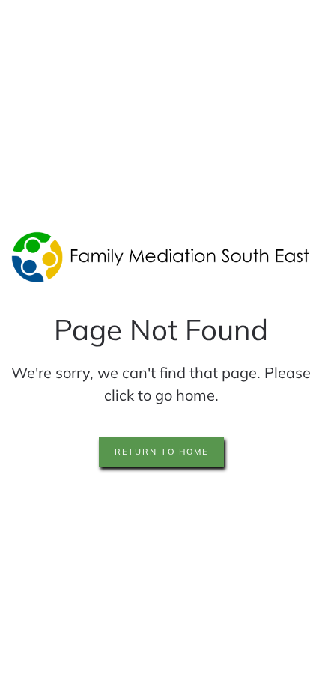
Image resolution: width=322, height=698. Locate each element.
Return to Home (161, 451)
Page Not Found (161, 329)
